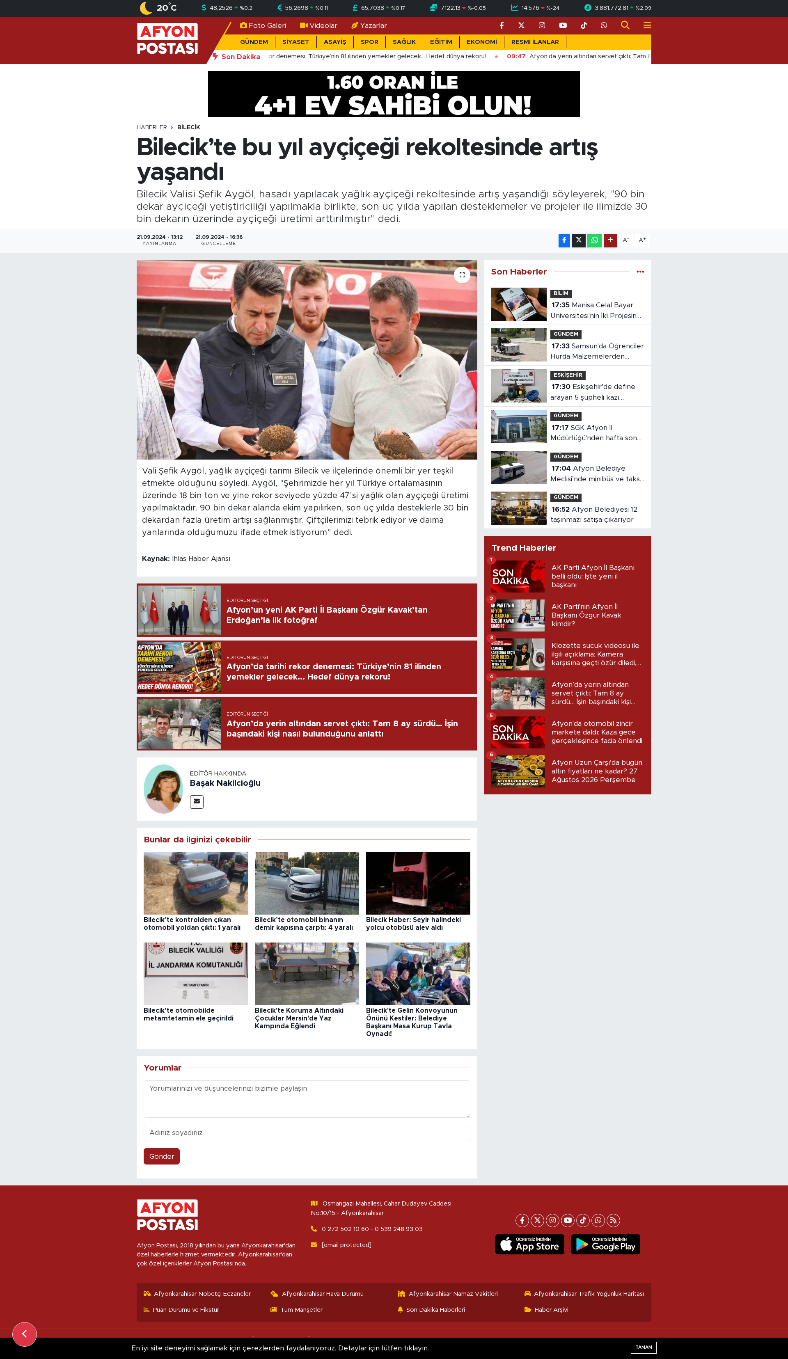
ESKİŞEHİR (568, 375)
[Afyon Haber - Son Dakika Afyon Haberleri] (167, 40)
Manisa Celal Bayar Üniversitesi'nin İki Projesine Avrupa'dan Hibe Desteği (595, 311)
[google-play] (606, 1244)
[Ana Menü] (644, 25)
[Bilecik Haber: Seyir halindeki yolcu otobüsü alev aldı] (418, 882)
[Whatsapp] (598, 1220)
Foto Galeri (267, 25)
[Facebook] (522, 1220)
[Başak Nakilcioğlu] (163, 788)
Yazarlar (373, 25)
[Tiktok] (583, 1220)
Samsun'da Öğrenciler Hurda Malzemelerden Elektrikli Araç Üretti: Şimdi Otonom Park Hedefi (597, 352)
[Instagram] (552, 1220)
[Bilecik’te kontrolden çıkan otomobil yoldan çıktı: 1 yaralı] (196, 882)
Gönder (161, 1156)
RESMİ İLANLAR (535, 42)
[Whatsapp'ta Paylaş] (594, 240)
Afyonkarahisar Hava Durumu (323, 1294)
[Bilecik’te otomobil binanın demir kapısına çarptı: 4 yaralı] (307, 882)
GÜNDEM (254, 42)
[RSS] (613, 1220)
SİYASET (295, 42)
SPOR (369, 42)
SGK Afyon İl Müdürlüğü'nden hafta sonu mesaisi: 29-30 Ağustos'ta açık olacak (595, 434)
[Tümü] (640, 271)
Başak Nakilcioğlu (225, 783)
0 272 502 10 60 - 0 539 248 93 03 (372, 1229)
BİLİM (561, 293)
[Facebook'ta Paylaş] (564, 240)
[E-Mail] (197, 802)
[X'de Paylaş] (579, 240)
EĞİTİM (441, 42)
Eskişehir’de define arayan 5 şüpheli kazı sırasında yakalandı (592, 393)
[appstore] (530, 1244)
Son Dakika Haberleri (435, 1310)
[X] (537, 1220)
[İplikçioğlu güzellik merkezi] (394, 93)
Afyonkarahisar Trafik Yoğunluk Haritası (589, 1294)
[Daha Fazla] (610, 240)
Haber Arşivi (551, 1310)
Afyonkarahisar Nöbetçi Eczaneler (202, 1294)
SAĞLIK (404, 42)
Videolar (323, 25)
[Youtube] (568, 1220)
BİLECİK (188, 127)
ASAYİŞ (335, 42)
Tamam (643, 1347)
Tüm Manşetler (301, 1310)
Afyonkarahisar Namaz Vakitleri (453, 1294)
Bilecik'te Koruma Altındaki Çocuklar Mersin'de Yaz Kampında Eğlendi (299, 1018)
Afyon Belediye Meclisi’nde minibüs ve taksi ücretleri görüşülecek (595, 474)
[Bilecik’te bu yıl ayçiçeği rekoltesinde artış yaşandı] (307, 360)
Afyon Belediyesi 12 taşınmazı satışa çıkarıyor (593, 515)
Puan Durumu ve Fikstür (186, 1310)
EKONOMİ (482, 42)
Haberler (152, 127)
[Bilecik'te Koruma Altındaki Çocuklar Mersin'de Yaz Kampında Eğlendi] (307, 973)
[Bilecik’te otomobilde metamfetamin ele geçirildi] (196, 973)
